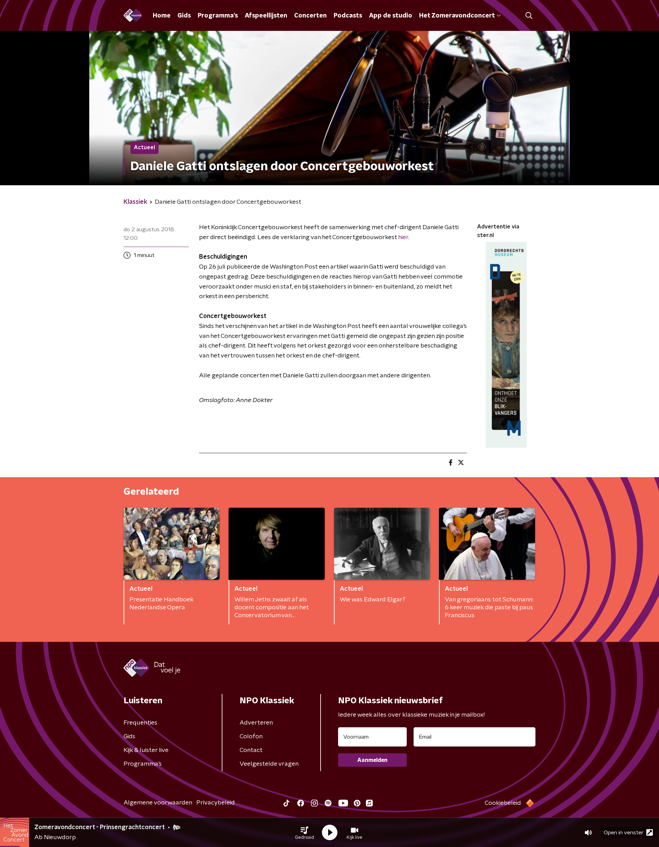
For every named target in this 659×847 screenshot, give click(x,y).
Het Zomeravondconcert (457, 16)
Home (162, 16)
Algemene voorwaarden (158, 803)
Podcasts (348, 16)
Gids (184, 16)
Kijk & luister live (146, 750)
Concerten (310, 16)
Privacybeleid (215, 803)
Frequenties (140, 723)
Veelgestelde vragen (269, 764)
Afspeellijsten (266, 16)
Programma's (218, 16)
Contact (251, 750)
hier (403, 237)
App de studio (390, 16)
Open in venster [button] (624, 832)
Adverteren (256, 723)
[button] (304, 833)
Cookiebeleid (503, 803)
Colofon (251, 736)
